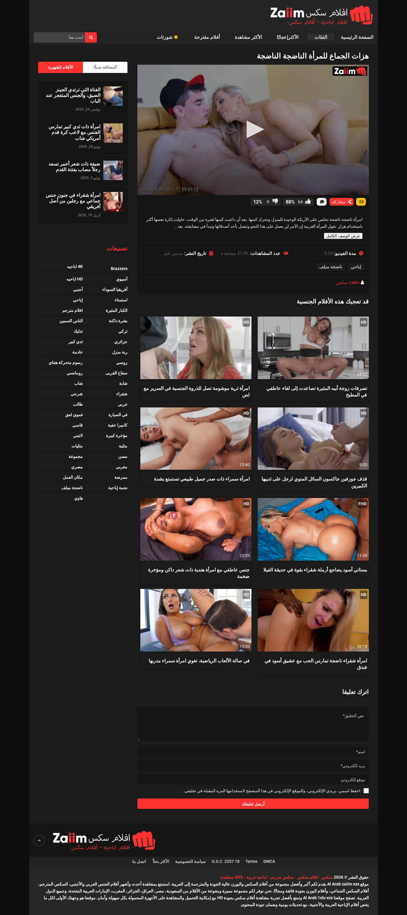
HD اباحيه (74, 279)
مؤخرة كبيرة (117, 435)
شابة (123, 383)
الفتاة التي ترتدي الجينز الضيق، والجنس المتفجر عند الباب (73, 95)
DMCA (269, 861)
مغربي (122, 466)
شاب (78, 383)
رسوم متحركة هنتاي (66, 362)
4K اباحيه (75, 266)
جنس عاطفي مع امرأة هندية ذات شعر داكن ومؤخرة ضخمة (199, 572)
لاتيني (78, 435)
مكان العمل (73, 477)
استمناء (121, 299)
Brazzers (119, 268)
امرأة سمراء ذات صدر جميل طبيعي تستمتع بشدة (202, 478)
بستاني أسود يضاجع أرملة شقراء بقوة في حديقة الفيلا (315, 569)
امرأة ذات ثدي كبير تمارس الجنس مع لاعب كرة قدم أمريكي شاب (74, 132)
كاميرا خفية (118, 425)
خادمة (77, 352)
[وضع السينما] (361, 202)
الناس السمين (71, 320)
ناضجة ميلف (330, 266)
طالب (78, 404)
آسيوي (122, 279)
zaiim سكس (348, 282)
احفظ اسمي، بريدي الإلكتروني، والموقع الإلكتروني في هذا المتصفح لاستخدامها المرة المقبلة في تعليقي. (271, 790)
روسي (122, 362)
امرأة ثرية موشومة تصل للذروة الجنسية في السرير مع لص (197, 391)
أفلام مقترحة (207, 37)
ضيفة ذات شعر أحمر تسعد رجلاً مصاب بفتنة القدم (74, 166)
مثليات (77, 445)
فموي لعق (74, 414)
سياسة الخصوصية (190, 861)
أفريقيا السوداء (115, 289)
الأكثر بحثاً (161, 861)
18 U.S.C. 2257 (226, 861)
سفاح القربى (116, 372)
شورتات (165, 37)
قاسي (77, 425)
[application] (253, 130)
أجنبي (78, 289)
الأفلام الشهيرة (60, 67)
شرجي (77, 393)
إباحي (356, 266)
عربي (123, 404)
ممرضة (121, 477)
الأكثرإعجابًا (288, 37)
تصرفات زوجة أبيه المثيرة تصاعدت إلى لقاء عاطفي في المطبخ (316, 391)
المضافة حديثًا (105, 67)
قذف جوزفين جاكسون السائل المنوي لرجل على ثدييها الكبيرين (314, 481)
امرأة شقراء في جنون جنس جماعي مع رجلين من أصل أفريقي (73, 200)
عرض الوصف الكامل (343, 236)
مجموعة (76, 456)
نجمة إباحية (118, 487)
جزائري (121, 341)
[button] (253, 129)
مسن (123, 456)
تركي (123, 331)
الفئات (321, 37)
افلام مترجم (72, 310)
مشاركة (339, 201)
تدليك (78, 331)
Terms (251, 861)
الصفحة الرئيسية (357, 37)
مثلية (123, 445)
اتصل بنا (139, 861)
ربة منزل (120, 352)
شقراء (122, 393)
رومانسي (75, 372)
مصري (77, 466)
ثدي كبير (76, 341)
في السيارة (118, 414)
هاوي (78, 498)
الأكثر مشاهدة (248, 37)
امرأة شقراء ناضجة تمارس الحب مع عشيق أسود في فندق (316, 663)
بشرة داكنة (118, 320)
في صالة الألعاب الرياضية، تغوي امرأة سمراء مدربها (199, 660)
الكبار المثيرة (117, 310)
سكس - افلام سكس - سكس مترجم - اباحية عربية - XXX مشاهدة (276, 877)
